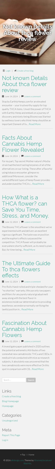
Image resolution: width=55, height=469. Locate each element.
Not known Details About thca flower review (25, 84)
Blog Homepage (10, 401)
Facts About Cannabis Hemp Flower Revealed (23, 143)
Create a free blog (25, 70)
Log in (5, 439)
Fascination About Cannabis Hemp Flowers (24, 329)
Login (8, 70)
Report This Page (11, 435)
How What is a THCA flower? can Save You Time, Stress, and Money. (25, 206)
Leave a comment (32, 96)
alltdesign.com (17, 460)
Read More (35, 124)
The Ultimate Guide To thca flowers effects (26, 269)
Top (23, 454)
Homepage (7, 405)
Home (31, 454)
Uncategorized (10, 420)
